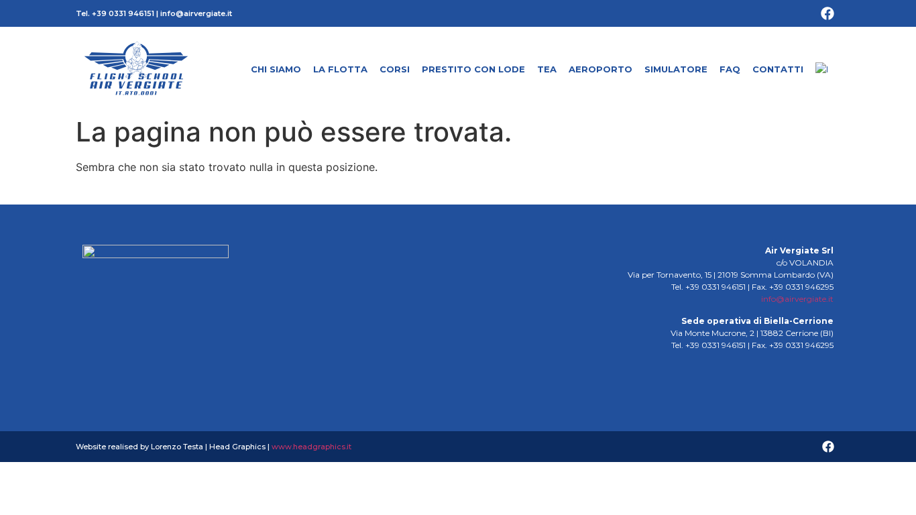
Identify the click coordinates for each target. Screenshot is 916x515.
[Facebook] (827, 13)
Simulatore (675, 69)
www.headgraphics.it (311, 446)
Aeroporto (600, 69)
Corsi (395, 69)
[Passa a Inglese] (821, 69)
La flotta (340, 69)
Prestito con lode (473, 69)
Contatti (777, 69)
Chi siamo (276, 69)
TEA (547, 69)
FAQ (730, 69)
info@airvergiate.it (196, 13)
